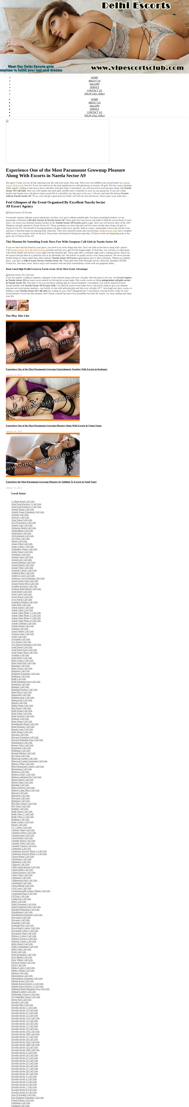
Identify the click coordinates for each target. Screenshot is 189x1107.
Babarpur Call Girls (20, 665)
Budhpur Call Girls (20, 819)
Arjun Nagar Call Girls (22, 597)
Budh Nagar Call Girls (21, 811)
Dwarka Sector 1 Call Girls (24, 1007)
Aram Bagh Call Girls (21, 591)
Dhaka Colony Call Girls (23, 968)
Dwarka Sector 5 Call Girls (24, 1082)
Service (94, 87)
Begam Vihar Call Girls (22, 745)
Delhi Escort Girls (109, 230)
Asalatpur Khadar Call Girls (24, 602)
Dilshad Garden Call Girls (23, 991)
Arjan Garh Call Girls (21, 594)
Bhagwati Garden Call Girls (24, 758)
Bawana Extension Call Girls (25, 737)
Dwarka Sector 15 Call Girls (24, 1026)
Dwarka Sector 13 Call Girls (24, 1021)
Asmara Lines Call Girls (22, 634)
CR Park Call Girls (20, 896)
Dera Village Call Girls (22, 960)
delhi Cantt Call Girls (21, 949)
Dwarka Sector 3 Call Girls (24, 1076)
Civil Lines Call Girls (21, 888)
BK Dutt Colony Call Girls (24, 803)
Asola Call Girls (18, 636)
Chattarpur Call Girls (21, 848)
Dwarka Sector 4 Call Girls (24, 1079)
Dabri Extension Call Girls (23, 904)
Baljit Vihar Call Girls (21, 713)
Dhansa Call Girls (19, 973)
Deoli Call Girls (18, 952)
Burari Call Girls (19, 824)
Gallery (95, 84)
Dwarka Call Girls (19, 1002)
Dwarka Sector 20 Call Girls (24, 1055)
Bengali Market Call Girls (23, 753)
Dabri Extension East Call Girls (26, 907)
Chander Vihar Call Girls (23, 843)
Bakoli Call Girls (19, 703)
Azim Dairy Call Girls (21, 658)
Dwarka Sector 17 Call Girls (24, 1036)
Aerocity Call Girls (20, 517)
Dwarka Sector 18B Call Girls (25, 1044)
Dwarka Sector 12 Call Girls (24, 1015)
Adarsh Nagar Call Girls (22, 509)
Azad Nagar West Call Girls (24, 652)
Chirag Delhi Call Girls (22, 870)
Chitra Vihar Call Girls (21, 875)
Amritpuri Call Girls (20, 554)
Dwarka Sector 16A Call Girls (25, 1031)
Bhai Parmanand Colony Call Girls (27, 766)
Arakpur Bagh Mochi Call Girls (26, 589)
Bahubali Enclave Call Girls (24, 689)
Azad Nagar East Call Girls (24, 650)
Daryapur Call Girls (20, 920)
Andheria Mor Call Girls (22, 573)
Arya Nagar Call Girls (21, 599)
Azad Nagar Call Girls (21, 647)
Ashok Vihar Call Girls (22, 610)
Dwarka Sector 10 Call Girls (24, 1010)
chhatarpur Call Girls (21, 862)
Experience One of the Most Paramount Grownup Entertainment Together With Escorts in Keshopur (56, 369)
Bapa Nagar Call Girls (21, 721)
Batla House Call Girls (21, 732)
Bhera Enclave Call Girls (23, 787)
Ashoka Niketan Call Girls (23, 623)
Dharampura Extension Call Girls (27, 978)
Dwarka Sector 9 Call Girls (24, 1092)
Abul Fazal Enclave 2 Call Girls (26, 507)
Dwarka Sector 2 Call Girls (24, 1052)
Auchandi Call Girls (20, 639)
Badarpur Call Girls (20, 671)
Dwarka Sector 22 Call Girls (24, 1060)
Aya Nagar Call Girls (21, 642)
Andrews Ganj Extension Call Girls (28, 578)
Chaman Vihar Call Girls (23, 830)
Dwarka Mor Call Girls (22, 1005)
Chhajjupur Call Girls (21, 859)
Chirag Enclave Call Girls (23, 872)
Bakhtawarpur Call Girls (22, 697)
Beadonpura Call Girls (21, 742)
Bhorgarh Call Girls (20, 795)
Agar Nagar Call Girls (21, 520)
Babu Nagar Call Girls (21, 668)
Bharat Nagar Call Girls (22, 779)
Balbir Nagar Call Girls (22, 705)
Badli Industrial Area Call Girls (25, 681)
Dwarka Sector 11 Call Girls (24, 1013)
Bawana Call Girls (20, 734)
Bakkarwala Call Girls (21, 700)
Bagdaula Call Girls (20, 684)
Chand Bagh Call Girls (22, 838)
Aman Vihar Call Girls (21, 544)
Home (94, 77)
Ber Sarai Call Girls (20, 756)
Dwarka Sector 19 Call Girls (24, 1047)
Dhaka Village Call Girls (22, 970)
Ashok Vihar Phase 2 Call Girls (26, 615)
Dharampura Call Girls (22, 976)
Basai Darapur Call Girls (22, 726)
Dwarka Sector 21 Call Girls (24, 1058)
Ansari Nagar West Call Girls (25, 583)
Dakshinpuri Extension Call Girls (26, 915)
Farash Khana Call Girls (22, 1100)
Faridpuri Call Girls (20, 1105)
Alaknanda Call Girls (21, 533)
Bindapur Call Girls (20, 801)
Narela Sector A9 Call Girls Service (27, 250)
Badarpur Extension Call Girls (25, 673)
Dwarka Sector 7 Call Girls (24, 1087)
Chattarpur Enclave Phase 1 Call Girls (29, 851)
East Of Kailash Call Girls (23, 1095)
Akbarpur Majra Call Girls (23, 528)
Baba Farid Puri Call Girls (23, 663)
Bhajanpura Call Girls (21, 769)
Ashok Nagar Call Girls (22, 607)
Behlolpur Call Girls (20, 750)
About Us (95, 80)
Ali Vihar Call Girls (20, 538)
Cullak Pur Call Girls (21, 899)
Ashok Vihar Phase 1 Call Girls (26, 612)
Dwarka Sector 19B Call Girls (25, 1050)
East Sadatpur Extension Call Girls (27, 1097)
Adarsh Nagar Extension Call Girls (27, 512)
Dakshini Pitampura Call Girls (25, 909)
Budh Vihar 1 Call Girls (22, 814)
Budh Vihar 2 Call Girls (22, 817)
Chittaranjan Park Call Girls (24, 880)
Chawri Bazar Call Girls (22, 856)
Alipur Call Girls (19, 541)
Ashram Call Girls (19, 628)
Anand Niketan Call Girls (23, 562)
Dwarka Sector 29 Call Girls (24, 1074)
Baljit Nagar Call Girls (21, 711)
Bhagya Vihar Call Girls (22, 764)
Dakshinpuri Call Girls (21, 912)
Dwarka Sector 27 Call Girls (24, 1068)
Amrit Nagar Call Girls (22, 552)
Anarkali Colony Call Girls (24, 570)
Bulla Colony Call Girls (22, 822)
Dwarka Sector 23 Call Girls (24, 1063)
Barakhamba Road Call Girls (24, 724)
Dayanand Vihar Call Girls (23, 933)
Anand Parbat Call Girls (22, 565)
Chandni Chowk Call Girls (23, 846)
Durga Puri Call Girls (21, 999)
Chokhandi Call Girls (21, 883)
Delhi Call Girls (94, 93)
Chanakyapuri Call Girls (22, 835)
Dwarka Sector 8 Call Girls (24, 1089)
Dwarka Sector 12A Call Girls (25, 1018)
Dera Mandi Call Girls (21, 957)
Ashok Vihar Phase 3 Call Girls (26, 618)
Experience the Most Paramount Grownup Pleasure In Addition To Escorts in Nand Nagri (51, 482)
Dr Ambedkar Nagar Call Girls (25, 997)
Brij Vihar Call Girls (20, 806)
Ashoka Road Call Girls (22, 626)
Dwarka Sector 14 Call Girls (24, 1023)
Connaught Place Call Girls (24, 893)
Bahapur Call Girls (20, 687)
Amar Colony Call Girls (22, 546)
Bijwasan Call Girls (20, 798)
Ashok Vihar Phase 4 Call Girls (26, 620)
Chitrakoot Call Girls (21, 877)
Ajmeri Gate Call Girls (21, 525)
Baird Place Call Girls (21, 692)
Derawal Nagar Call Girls (23, 962)
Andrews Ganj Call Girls (23, 575)
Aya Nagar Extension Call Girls (26, 644)
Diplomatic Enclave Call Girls (25, 994)
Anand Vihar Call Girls (22, 567)
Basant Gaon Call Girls (22, 729)
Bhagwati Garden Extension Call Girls (29, 761)
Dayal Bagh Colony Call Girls (25, 928)
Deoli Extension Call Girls (23, 954)
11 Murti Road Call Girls (23, 501)
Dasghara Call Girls (20, 923)
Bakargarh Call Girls (21, 695)
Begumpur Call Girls (21, 748)
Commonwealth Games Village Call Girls (30, 891)
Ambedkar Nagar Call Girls (24, 549)
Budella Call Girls (19, 809)
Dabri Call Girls (18, 901)
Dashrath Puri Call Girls (22, 925)
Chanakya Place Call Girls (23, 832)
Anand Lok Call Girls (21, 560)
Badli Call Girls (18, 679)
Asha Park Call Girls (21, 605)
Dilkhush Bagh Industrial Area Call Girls (30, 989)
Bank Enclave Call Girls (22, 716)
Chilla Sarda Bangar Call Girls (25, 867)
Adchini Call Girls (19, 514)
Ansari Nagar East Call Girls (24, 581)
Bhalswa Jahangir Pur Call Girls (26, 777)
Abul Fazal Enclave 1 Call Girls (26, 504)
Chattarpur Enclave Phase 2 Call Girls (29, 854)
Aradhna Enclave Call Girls (24, 586)
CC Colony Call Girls (21, 827)
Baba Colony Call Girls (22, 660)
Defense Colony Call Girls (23, 941)
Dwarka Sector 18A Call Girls (25, 1042)
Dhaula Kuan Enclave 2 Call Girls (27, 986)
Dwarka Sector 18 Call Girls (24, 1039)
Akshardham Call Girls (22, 530)
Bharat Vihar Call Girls (22, 782)
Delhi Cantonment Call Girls (24, 946)
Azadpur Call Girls (20, 655)
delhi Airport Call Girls (22, 944)
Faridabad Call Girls (20, 1103)
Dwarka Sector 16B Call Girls (25, 1034)
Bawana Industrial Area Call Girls (27, 740)
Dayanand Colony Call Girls (24, 930)
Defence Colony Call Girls (23, 936)
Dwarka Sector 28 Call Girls (24, 1071)
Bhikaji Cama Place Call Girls (25, 790)
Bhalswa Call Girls (20, 771)
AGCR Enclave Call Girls (23, 522)
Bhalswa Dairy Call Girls (23, 774)
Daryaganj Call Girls (21, 917)
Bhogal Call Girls (19, 793)
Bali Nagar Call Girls (21, 708)
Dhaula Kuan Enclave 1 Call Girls (27, 983)
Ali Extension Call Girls (22, 536)
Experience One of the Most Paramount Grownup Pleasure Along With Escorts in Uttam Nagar (54, 425)
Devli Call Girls (18, 965)
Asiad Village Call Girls (22, 631)
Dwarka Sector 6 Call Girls (24, 1084)
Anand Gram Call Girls (22, 557)
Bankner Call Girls (20, 718)
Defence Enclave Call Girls (24, 938)
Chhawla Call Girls (20, 864)
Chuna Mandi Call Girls (22, 885)
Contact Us (94, 90)
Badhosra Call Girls (20, 676)
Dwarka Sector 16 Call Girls (24, 1029)
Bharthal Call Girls (20, 785)
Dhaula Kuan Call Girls (22, 981)
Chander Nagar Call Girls (23, 840)
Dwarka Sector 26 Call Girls (24, 1066)
